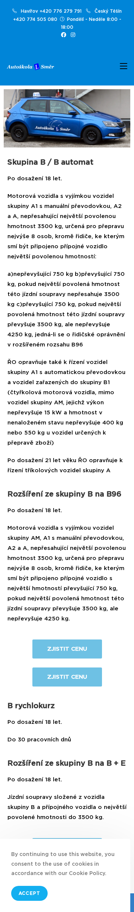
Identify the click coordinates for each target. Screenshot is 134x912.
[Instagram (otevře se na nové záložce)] (71, 35)
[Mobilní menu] (123, 66)
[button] (67, 649)
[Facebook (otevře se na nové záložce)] (63, 35)
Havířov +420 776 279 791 (51, 11)
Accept (29, 893)
